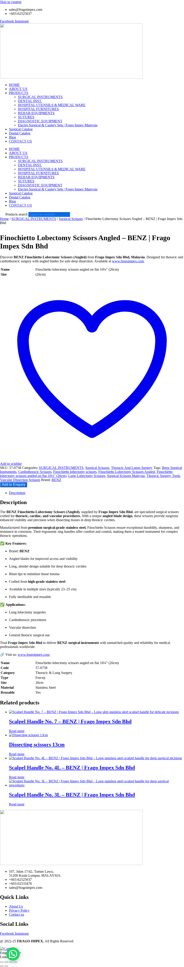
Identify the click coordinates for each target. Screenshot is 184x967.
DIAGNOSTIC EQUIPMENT (40, 121)
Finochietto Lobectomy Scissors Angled (126, 472)
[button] (13, 954)
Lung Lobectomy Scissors (86, 476)
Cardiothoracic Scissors (34, 472)
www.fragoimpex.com (128, 261)
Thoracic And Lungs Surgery (132, 468)
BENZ (56, 480)
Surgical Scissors (71, 219)
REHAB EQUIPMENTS (36, 113)
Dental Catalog (19, 133)
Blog (12, 137)
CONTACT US (20, 141)
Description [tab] (17, 493)
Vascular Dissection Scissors (20, 480)
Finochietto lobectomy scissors (74, 472)
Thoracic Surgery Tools (163, 476)
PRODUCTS (18, 93)
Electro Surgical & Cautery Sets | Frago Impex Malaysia (57, 125)
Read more (16, 731)
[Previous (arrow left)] (2, 966)
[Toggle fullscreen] (6, 962)
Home (4, 219)
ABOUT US (18, 89)
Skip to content (10, 2)
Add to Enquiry (13, 484)
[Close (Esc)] (15, 962)
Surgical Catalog (21, 129)
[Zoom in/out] (2, 962)
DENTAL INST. (30, 101)
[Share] (11, 962)
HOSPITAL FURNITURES (38, 109)
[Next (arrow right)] (6, 966)
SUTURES (26, 117)
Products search (16, 214)
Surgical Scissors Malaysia (126, 476)
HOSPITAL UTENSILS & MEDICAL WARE (51, 105)
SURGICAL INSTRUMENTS (40, 97)
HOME (14, 85)
